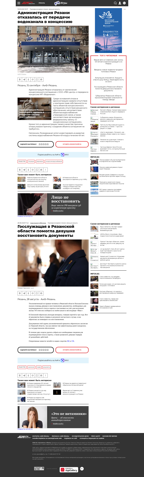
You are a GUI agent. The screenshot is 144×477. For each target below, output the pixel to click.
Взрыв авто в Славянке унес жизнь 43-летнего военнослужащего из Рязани (108, 62)
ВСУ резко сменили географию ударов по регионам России (110, 190)
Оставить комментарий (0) (72, 144)
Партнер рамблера (51, 468)
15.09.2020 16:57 (23, 9)
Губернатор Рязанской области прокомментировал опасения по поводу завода (108, 98)
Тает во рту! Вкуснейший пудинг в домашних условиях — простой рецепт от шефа (112, 126)
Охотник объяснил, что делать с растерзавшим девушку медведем (111, 292)
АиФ (32, 288)
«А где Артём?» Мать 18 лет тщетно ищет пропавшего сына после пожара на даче (112, 250)
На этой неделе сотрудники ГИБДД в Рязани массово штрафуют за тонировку (72, 186)
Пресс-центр (95, 436)
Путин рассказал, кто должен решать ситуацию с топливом (112, 284)
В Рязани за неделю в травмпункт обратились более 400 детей (74, 384)
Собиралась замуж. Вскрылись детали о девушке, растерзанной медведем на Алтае (111, 119)
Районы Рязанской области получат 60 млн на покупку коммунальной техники (37, 179)
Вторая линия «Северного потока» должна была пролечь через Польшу (112, 175)
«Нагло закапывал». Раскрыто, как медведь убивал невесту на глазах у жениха (112, 134)
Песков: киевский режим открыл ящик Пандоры (111, 168)
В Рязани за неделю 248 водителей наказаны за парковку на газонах (39, 399)
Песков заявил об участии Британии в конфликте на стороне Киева (112, 160)
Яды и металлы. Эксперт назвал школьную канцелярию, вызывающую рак (111, 228)
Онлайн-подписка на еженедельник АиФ (47, 438)
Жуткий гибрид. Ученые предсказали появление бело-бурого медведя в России (113, 111)
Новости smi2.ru (25, 216)
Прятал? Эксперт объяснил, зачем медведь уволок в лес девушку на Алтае (112, 243)
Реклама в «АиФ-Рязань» (60, 436)
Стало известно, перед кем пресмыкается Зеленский (108, 299)
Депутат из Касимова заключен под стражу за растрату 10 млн (38, 185)
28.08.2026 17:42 (23, 223)
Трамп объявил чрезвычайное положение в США (109, 307)
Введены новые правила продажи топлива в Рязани (108, 71)
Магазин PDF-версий (109, 436)
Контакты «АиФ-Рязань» (40, 436)
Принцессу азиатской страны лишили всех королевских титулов (111, 182)
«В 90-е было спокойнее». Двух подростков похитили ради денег (112, 235)
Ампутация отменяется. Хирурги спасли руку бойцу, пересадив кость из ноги (108, 80)
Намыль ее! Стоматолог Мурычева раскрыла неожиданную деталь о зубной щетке (112, 258)
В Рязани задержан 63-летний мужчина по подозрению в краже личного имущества (39, 385)
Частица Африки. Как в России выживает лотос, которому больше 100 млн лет (112, 148)
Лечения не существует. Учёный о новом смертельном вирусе (112, 140)
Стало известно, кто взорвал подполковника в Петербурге (109, 277)
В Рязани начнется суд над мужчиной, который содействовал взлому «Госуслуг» (38, 392)
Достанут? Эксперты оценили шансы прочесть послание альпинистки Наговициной (113, 265)
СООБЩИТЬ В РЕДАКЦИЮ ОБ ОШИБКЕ (92, 438)
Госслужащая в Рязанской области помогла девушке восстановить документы (108, 89)
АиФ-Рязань (22, 74)
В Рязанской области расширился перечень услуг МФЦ (75, 178)
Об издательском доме (80, 436)
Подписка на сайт (70, 438)
